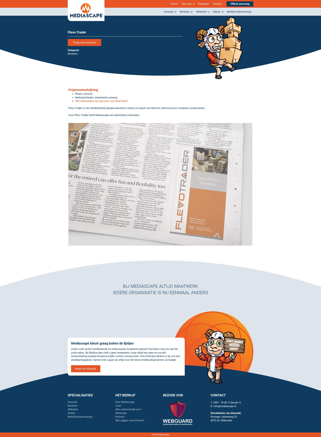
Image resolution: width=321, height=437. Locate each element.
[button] (194, 4)
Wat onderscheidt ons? (128, 409)
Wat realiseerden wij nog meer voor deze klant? (101, 101)
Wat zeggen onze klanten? (129, 420)
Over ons (187, 3)
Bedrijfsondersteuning (239, 11)
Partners (120, 417)
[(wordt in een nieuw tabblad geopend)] (177, 412)
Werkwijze (121, 413)
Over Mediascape (125, 402)
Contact (217, 3)
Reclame (184, 11)
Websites (201, 11)
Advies (216, 11)
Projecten (203, 3)
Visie (118, 406)
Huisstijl (168, 11)
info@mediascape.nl (224, 406)
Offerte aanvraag (239, 3)
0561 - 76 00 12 (221, 402)
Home (174, 3)
